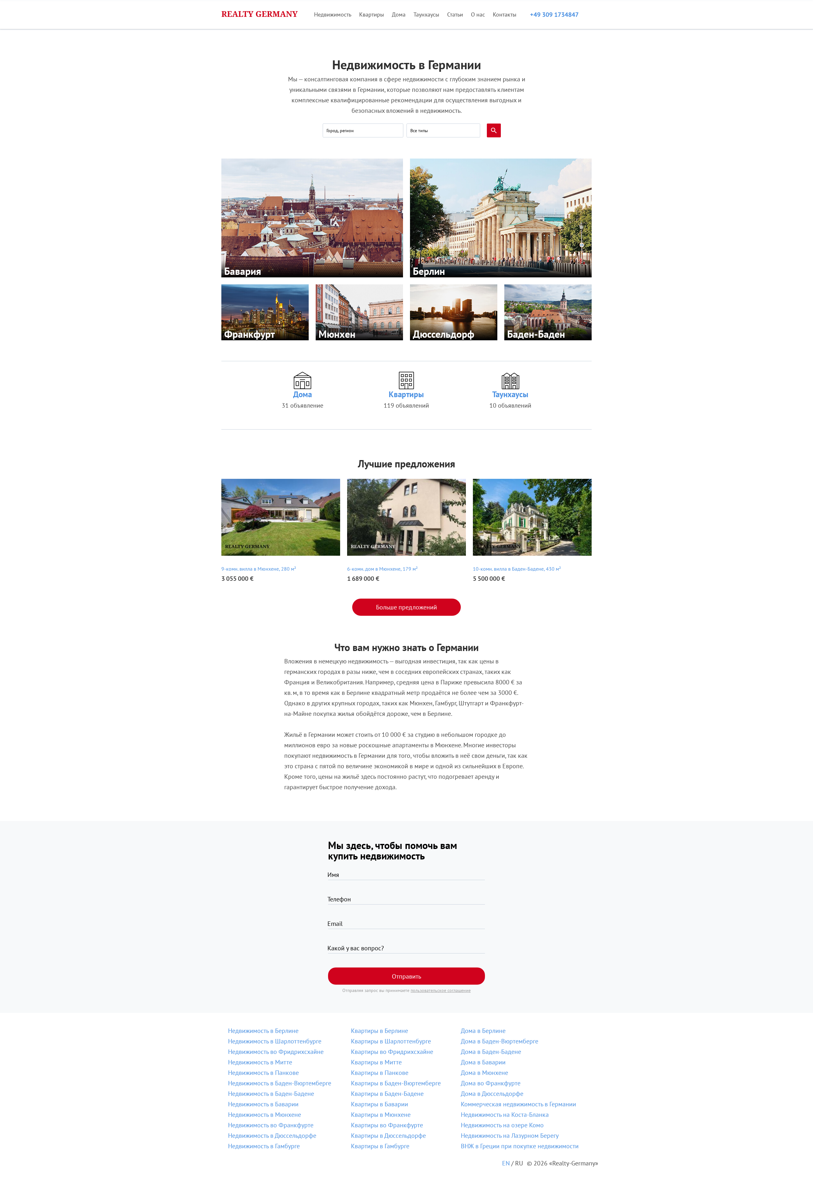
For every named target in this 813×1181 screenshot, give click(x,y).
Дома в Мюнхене (484, 1073)
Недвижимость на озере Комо (502, 1125)
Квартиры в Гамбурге (380, 1146)
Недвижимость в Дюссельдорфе (272, 1135)
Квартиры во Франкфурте (387, 1125)
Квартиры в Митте (376, 1062)
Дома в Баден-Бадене (491, 1052)
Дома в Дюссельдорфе (492, 1093)
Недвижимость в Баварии (263, 1104)
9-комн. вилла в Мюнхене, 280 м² (258, 569)
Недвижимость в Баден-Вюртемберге (279, 1083)
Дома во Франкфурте (491, 1083)
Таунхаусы (426, 14)
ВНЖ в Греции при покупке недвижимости (520, 1146)
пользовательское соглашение (441, 990)
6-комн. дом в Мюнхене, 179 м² (382, 569)
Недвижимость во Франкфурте (270, 1125)
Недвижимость (332, 14)
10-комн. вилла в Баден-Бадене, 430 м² (517, 569)
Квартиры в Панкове (379, 1073)
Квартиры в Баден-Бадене (387, 1093)
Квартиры (371, 14)
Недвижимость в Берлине (263, 1031)
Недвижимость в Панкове (263, 1073)
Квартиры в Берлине (379, 1031)
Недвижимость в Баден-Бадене (271, 1093)
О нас (478, 14)
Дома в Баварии (483, 1062)
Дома (399, 14)
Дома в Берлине (483, 1031)
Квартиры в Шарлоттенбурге (391, 1041)
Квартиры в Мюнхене (381, 1114)
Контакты (504, 14)
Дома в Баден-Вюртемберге (499, 1041)
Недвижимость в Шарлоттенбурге (274, 1041)
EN (506, 1163)
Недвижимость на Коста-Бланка (505, 1114)
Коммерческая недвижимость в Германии (518, 1104)
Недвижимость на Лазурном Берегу (510, 1135)
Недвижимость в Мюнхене (264, 1114)
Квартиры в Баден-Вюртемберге (396, 1083)
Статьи (455, 14)
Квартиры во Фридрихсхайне (392, 1052)
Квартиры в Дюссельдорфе (388, 1135)
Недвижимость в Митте (260, 1062)
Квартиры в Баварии (379, 1104)
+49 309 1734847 (554, 14)
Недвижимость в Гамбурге (264, 1146)
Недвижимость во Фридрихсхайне (276, 1052)
